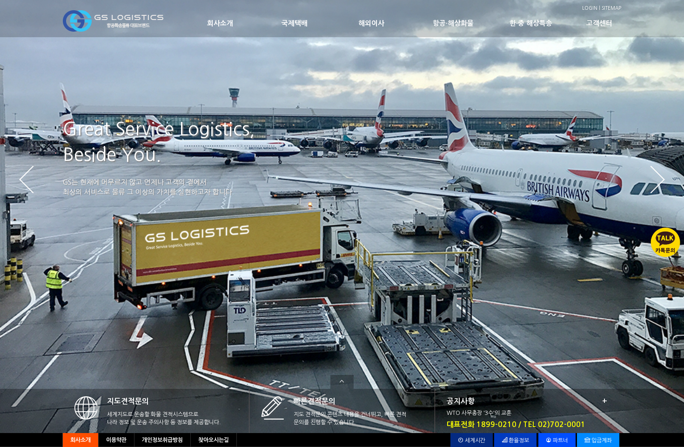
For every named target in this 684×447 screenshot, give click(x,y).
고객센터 (599, 23)
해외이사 (371, 23)
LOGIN (589, 8)
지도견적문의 (128, 401)
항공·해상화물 (453, 23)
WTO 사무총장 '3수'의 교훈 (479, 413)
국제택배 (295, 23)
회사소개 (220, 23)
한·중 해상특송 (531, 23)
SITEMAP (611, 8)
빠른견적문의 (314, 401)
